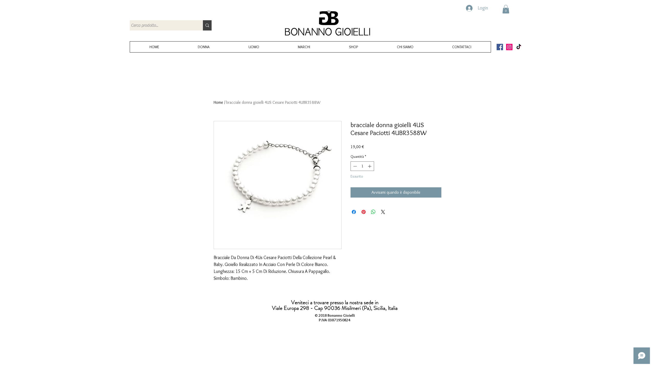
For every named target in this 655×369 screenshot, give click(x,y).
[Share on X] (383, 212)
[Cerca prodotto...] (207, 25)
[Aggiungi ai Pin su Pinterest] (364, 212)
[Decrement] (354, 166)
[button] (505, 9)
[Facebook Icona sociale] (500, 47)
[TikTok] (519, 47)
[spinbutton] (362, 166)
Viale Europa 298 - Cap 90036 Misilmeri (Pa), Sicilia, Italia (335, 308)
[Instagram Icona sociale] (509, 47)
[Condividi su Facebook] (354, 212)
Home (218, 102)
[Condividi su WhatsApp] (373, 212)
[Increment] (370, 166)
